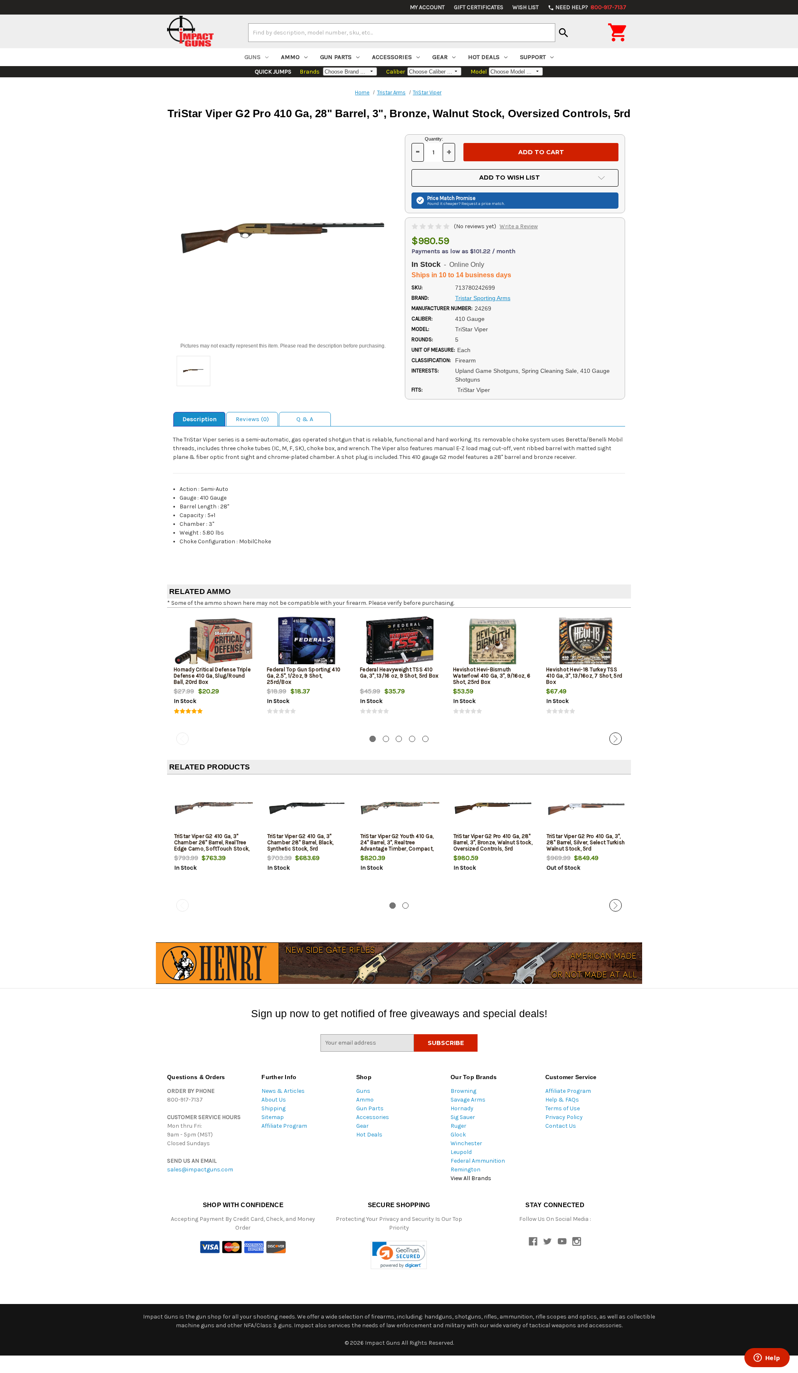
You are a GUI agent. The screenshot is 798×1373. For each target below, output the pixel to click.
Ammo (290, 57)
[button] (398, 1255)
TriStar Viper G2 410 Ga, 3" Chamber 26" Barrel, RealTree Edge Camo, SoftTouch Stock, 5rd (212, 845)
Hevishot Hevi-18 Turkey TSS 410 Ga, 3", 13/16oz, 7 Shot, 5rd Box (584, 675)
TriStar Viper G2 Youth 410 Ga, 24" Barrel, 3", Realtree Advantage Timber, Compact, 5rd (397, 845)
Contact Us (560, 1125)
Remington (465, 1169)
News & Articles (283, 1090)
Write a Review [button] (519, 226)
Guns (252, 57)
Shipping (273, 1108)
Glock (458, 1134)
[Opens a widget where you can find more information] (767, 1358)
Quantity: (434, 138)
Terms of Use (562, 1108)
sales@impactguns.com (200, 1169)
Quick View (214, 641)
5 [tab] (425, 739)
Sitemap (272, 1117)
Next (615, 738)
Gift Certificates (478, 7)
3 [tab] (399, 739)
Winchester (466, 1143)
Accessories (392, 57)
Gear (440, 57)
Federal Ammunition (478, 1160)
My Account (427, 7)
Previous (182, 738)
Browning (463, 1090)
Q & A (304, 419)
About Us (273, 1099)
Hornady (462, 1108)
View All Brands (471, 1178)
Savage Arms (468, 1099)
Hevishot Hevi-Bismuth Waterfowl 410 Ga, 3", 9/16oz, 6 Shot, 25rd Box (491, 675)
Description (199, 419)
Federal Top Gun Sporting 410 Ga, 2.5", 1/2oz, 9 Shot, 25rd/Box (303, 675)
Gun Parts (336, 57)
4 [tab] (412, 739)
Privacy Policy (564, 1117)
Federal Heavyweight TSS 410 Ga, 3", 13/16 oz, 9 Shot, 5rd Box (399, 672)
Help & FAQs (562, 1099)
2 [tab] (386, 739)
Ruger (458, 1125)
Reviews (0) (252, 419)
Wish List (525, 7)
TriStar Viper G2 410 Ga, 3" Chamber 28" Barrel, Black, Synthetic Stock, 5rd (300, 842)
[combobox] (401, 32)
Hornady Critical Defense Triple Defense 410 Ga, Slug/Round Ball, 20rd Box (212, 675)
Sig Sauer (463, 1117)
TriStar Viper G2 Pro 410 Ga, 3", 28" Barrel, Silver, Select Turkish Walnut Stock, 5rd (586, 842)
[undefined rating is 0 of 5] (431, 226)
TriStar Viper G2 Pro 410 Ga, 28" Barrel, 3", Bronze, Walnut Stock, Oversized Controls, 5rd (492, 842)
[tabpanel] (213, 672)
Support (533, 57)
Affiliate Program (284, 1125)
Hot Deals (484, 57)
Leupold (461, 1152)
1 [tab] (372, 739)
